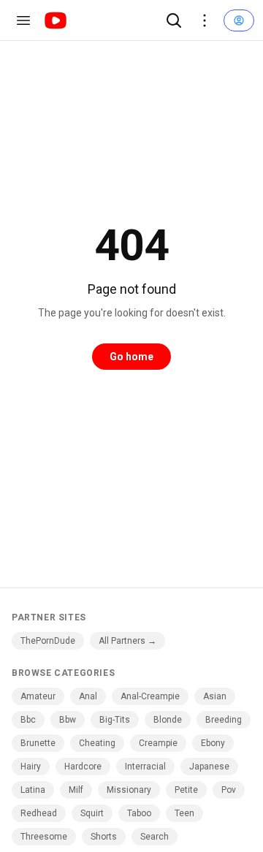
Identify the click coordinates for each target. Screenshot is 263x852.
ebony (213, 743)
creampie (158, 743)
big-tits (114, 720)
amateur (38, 696)
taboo (139, 813)
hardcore (83, 766)
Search (154, 837)
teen (184, 813)
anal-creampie (150, 696)
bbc (28, 720)
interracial (145, 766)
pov (228, 790)
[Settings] (204, 20)
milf (76, 790)
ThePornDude (47, 641)
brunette (38, 743)
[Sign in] (239, 20)
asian (214, 696)
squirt (92, 813)
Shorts (104, 837)
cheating (97, 743)
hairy (30, 766)
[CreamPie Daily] (55, 20)
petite (186, 790)
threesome (43, 837)
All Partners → (127, 641)
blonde (167, 720)
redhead (38, 813)
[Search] (173, 20)
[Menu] (23, 20)
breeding (223, 720)
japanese (209, 766)
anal (88, 696)
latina (32, 790)
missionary (129, 790)
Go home (131, 356)
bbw (67, 720)
